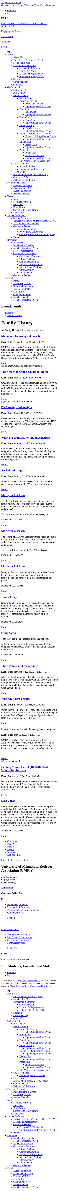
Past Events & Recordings (19, 937)
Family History (26, 1045)
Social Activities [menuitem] (21, 163)
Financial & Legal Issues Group (34, 1051)
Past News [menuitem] (18, 204)
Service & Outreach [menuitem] (16, 215)
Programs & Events (16, 1089)
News (10, 1100)
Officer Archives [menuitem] (27, 259)
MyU (9, 13)
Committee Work (15, 912)
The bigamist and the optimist (19, 665)
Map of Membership (23, 1143)
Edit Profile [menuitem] (18, 291)
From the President (22, 1102)
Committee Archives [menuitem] (29, 261)
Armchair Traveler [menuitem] (28, 101)
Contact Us (12, 948)
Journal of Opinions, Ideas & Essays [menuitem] (30, 174)
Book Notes (19, 1108)
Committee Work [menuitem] (27, 71)
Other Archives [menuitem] (26, 270)
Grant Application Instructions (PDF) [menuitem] (37, 234)
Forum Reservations (16, 943)
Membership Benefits (17, 904)
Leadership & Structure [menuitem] (24, 65)
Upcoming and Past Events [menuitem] (38, 106)
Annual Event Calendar (18, 934)
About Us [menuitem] (12, 54)
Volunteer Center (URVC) (31, 1010)
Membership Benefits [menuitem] (23, 245)
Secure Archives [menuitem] (27, 272)
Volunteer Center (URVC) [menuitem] (31, 76)
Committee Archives (29, 1151)
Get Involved (13, 1021)
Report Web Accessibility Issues (38, 986)
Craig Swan (8, 632)
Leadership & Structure (18, 907)
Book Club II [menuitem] (25, 117)
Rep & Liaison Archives (31, 1154)
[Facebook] (29, 899)
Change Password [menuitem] (22, 294)
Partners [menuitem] (17, 237)
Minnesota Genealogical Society (20, 336)
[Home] (8, 991)
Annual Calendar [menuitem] (21, 193)
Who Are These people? (16, 698)
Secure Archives (27, 1162)
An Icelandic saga (12, 470)
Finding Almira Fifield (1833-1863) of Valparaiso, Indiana (24, 768)
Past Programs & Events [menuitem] (24, 188)
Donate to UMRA (10, 929)
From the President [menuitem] (22, 201)
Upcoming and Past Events (38, 1032)
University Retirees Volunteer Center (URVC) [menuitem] (35, 221)
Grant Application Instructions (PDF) (37, 1130)
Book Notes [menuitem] (19, 207)
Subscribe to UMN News (25, 1111)
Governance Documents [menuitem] (24, 253)
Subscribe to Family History (14, 860)
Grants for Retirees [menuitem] (22, 226)
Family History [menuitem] (26, 125)
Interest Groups (14, 315)
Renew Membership (23, 1173)
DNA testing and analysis (16, 407)
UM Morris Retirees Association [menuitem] (34, 161)
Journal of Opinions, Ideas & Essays (30, 1081)
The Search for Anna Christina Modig (25, 371)
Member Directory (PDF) (25, 1141)
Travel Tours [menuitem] (19, 171)
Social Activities (21, 1072)
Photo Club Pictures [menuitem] (34, 155)
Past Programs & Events (24, 1091)
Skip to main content (11, 2)
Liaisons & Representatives (32, 1007)
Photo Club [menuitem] (24, 150)
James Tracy (9, 597)
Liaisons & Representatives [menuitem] (32, 73)
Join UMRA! (19, 1023)
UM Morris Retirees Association (34, 1070)
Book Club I (25, 1034)
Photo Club (24, 1062)
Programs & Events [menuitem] (16, 182)
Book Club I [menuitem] (25, 109)
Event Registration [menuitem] (22, 191)
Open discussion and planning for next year (28, 729)
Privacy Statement (17, 986)
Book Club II (25, 1040)
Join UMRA (7, 36)
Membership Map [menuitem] (21, 62)
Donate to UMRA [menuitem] (22, 289)
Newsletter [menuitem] (18, 212)
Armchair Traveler (28, 1029)
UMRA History (20, 1015)
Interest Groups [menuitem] (20, 95)
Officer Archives (27, 1149)
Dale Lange (8, 800)
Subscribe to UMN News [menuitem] (25, 210)
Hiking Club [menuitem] (25, 141)
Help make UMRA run (24, 1086)
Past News (18, 1105)
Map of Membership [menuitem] (23, 250)
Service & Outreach (16, 1116)
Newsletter (18, 1113)
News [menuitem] (10, 196)
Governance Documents (18, 940)
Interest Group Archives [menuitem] (30, 267)
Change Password (22, 1181)
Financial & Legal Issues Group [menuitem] (34, 133)
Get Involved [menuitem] (13, 87)
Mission (11, 918)
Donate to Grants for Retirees (15, 959)
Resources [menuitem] (12, 240)
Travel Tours (19, 1078)
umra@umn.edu (9, 877)
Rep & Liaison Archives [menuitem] (31, 264)
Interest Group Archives (30, 1157)
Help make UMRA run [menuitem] (24, 180)
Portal (10, 1168)
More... (4, 363)
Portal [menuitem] (10, 278)
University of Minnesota (30, 980)
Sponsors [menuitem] (17, 79)
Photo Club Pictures (34, 1064)
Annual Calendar (21, 1097)
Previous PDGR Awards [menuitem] (31, 231)
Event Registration (22, 1094)
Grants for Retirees (22, 1124)
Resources (12, 1135)
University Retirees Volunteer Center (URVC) (35, 1119)
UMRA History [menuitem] (20, 82)
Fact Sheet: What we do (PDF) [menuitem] (28, 60)
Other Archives (26, 1160)
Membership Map (21, 999)
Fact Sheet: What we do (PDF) (28, 996)
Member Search (20, 1184)
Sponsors (17, 1012)
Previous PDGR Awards (31, 1127)
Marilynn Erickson (13, 495)
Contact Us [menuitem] (18, 84)
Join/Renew (7, 887)
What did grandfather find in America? (25, 437)
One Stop (11, 10)
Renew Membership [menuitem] (23, 286)
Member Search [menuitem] (20, 297)
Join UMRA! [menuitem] (19, 92)
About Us (12, 993)
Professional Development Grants (23, 910)
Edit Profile (18, 1179)
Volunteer (5, 41)
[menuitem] (8, 52)
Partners (17, 1132)
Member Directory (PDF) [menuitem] (25, 248)
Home (10, 312)
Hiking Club (25, 1056)
